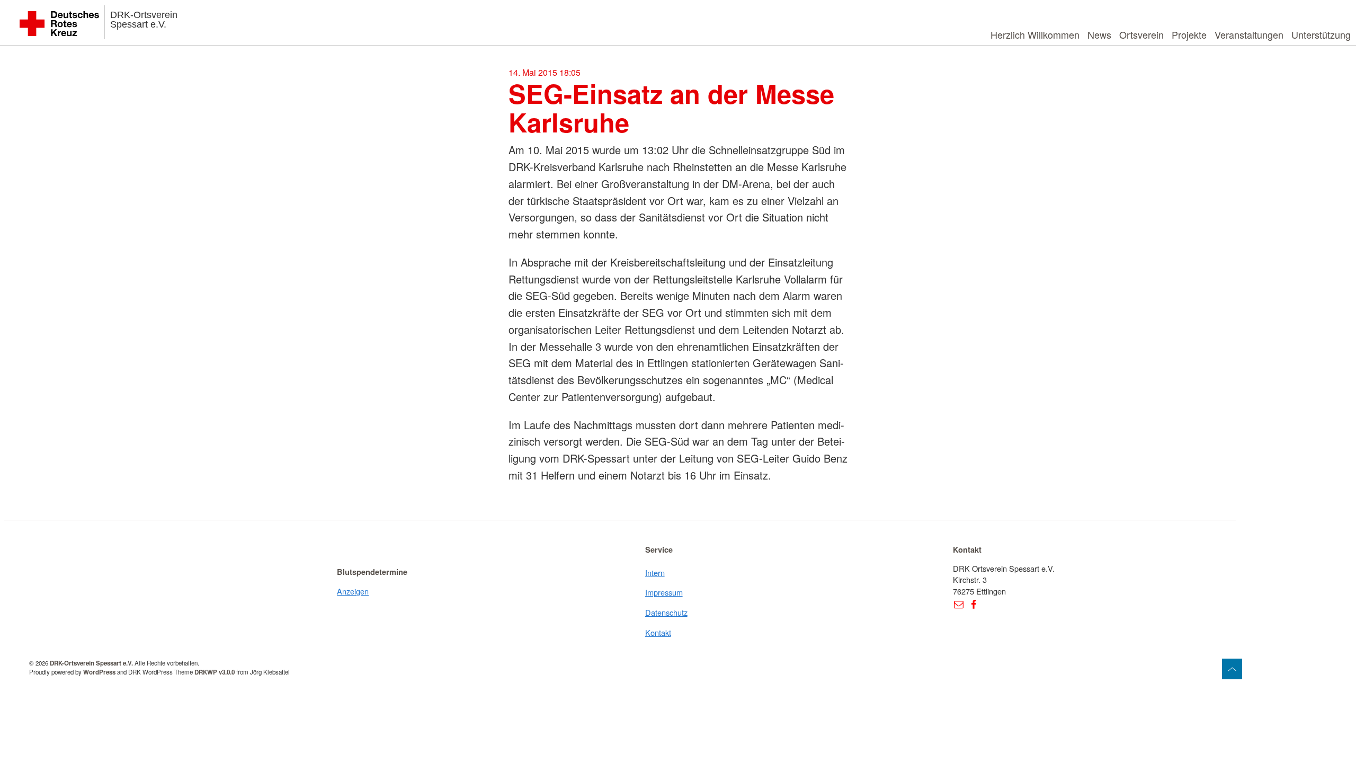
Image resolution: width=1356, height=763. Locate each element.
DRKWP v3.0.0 (214, 672)
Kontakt (658, 632)
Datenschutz (666, 612)
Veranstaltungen (1249, 34)
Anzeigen (353, 591)
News (1099, 34)
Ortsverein (1141, 34)
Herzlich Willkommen (1035, 34)
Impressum (664, 592)
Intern (655, 572)
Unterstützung (1321, 34)
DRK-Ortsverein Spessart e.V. (143, 19)
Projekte (1189, 34)
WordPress (99, 672)
